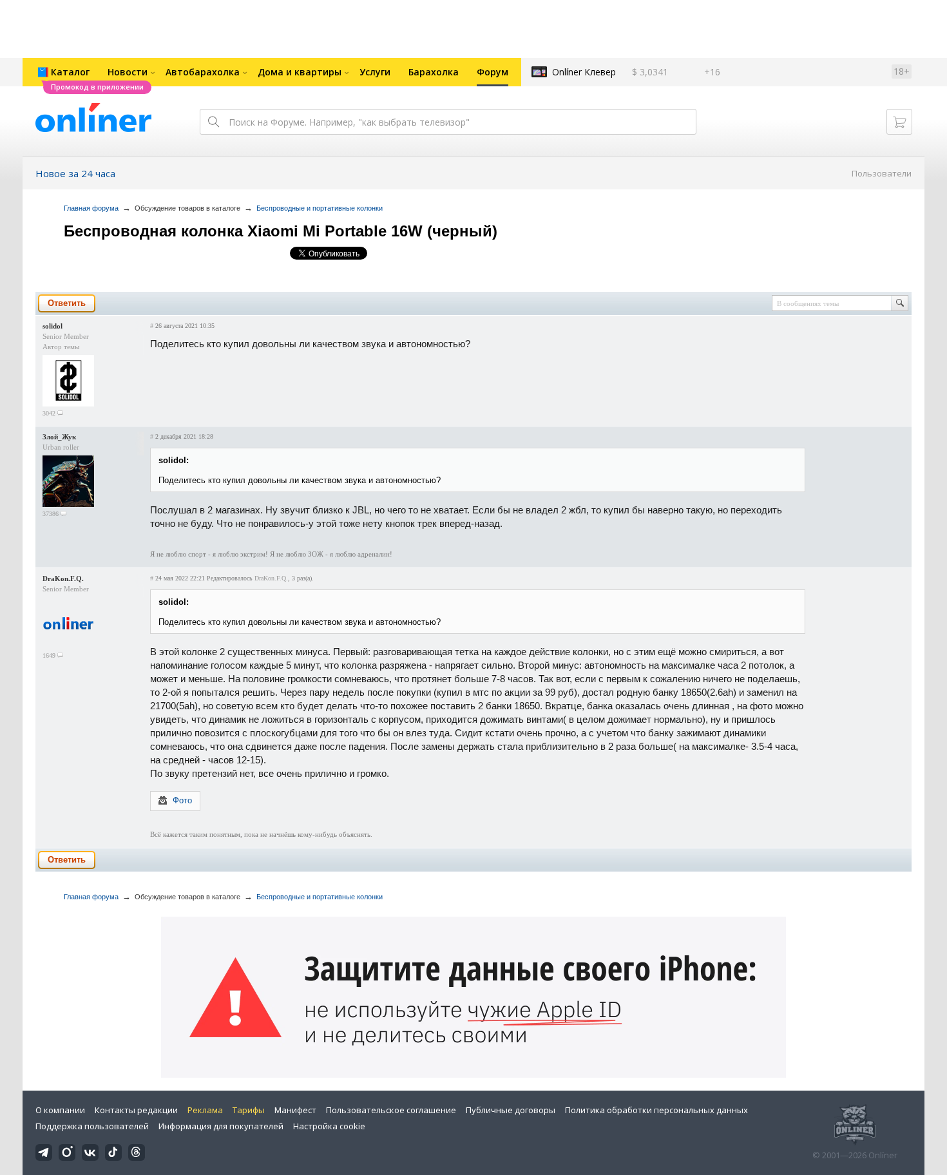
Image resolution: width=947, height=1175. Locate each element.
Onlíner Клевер (584, 72)
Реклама (205, 1110)
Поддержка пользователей (92, 1126)
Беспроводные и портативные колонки (319, 208)
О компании (60, 1110)
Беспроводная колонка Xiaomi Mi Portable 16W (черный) (280, 231)
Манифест (295, 1110)
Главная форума (91, 208)
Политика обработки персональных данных (656, 1110)
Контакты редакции (136, 1110)
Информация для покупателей (220, 1126)
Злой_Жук (59, 437)
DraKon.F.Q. (63, 578)
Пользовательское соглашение (391, 1110)
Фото (182, 800)
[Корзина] (899, 122)
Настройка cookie (329, 1126)
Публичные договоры (510, 1110)
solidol (52, 326)
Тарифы (249, 1110)
